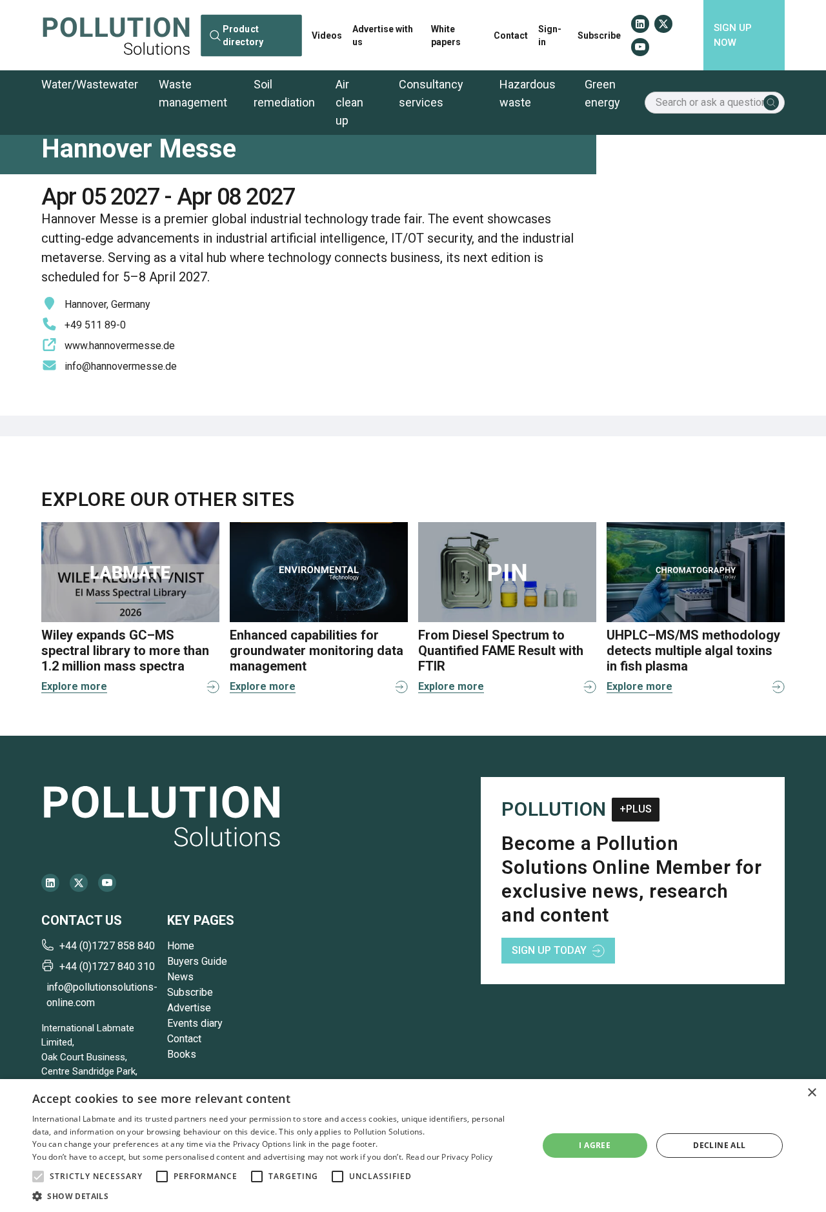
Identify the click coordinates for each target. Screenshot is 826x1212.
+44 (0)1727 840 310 (107, 966)
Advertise (189, 1008)
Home (180, 946)
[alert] (413, 1145)
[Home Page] (116, 35)
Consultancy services (431, 93)
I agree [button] (594, 1145)
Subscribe (599, 35)
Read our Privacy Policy (449, 1156)
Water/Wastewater (89, 84)
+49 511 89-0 (95, 325)
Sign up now (733, 35)
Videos (327, 35)
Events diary (195, 1023)
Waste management (193, 93)
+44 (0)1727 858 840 (107, 946)
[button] (38, 1176)
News (180, 977)
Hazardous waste (527, 93)
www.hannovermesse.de (120, 345)
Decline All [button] (719, 1145)
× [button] (811, 1093)
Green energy (602, 93)
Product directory (243, 34)
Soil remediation (284, 93)
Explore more (74, 686)
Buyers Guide (197, 961)
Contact (511, 35)
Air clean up (349, 102)
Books (181, 1054)
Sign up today (549, 950)
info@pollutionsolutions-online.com (101, 995)
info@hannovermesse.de (121, 366)
